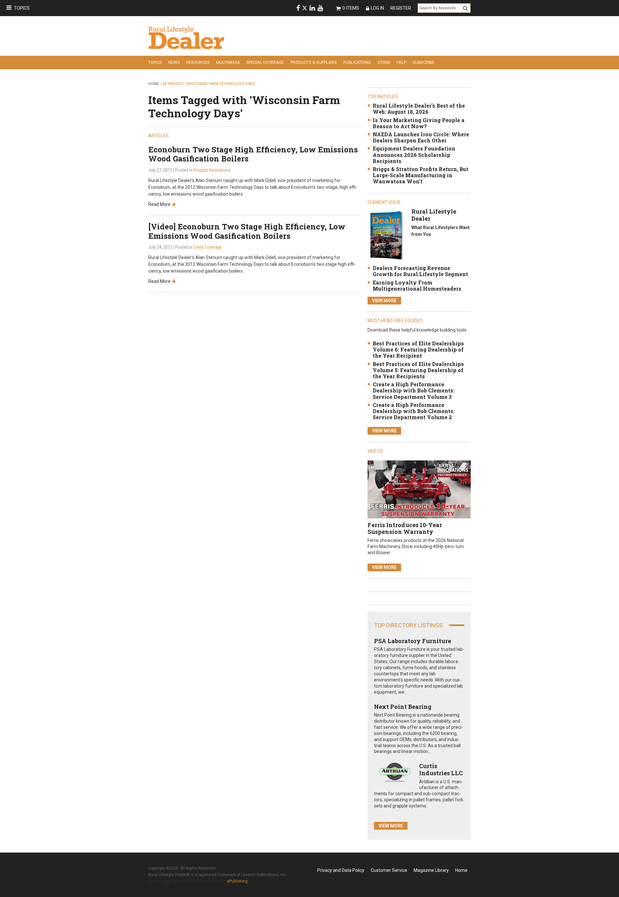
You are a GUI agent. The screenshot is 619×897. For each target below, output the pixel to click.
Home (153, 84)
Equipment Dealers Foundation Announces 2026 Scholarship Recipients (414, 154)
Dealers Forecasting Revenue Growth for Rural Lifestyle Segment (420, 271)
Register (400, 8)
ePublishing (237, 881)
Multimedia (228, 62)
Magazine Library (431, 870)
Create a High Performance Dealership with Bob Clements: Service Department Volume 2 (414, 410)
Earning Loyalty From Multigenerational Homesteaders (417, 285)
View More (384, 300)
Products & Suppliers (313, 62)
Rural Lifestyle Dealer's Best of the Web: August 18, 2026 (419, 108)
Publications (357, 62)
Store (384, 62)
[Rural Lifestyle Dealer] (386, 235)
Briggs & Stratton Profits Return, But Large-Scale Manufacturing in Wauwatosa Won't (420, 175)
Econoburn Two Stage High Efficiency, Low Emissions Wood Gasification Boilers (253, 154)
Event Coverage (207, 247)
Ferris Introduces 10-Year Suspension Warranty (405, 528)
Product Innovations (212, 170)
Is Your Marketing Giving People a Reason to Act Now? (419, 123)
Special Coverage (265, 62)
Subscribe (423, 62)
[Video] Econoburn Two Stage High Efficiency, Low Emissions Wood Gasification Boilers (246, 231)
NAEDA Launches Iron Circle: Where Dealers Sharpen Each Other (421, 137)
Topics (22, 8)
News (174, 62)
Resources (198, 62)
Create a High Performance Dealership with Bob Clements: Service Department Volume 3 (414, 390)
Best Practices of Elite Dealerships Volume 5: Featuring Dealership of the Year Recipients (418, 370)
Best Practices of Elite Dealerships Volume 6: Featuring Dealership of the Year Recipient (418, 349)
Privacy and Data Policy (340, 870)
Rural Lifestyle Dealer (433, 214)
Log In (377, 8)
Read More (159, 204)
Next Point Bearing (402, 706)
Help (401, 62)
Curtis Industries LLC (441, 769)
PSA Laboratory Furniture (412, 641)
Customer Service (389, 870)
